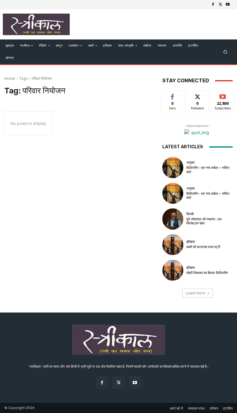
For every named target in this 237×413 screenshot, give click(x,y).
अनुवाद (190, 162)
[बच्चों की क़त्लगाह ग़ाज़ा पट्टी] (172, 244)
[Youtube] (227, 4)
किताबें (189, 214)
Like (172, 95)
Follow (197, 95)
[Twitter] (220, 4)
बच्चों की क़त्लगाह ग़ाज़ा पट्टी (203, 247)
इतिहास (190, 241)
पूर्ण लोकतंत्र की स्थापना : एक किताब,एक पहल (204, 221)
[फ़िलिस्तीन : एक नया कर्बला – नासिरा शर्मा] (172, 167)
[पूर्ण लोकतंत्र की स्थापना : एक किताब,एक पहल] (172, 218)
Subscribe (222, 95)
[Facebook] (213, 4)
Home (9, 78)
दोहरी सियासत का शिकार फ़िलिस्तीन (207, 273)
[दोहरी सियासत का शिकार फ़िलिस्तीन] (172, 270)
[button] (225, 52)
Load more (195, 293)
